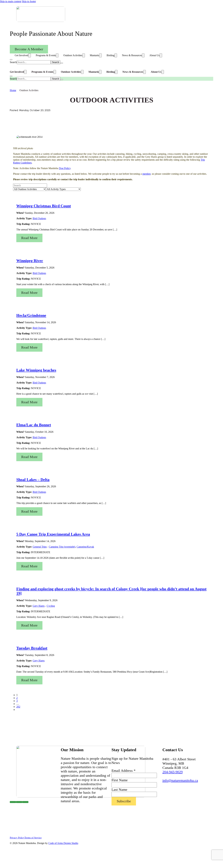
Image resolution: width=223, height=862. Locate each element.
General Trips (40, 546)
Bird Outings (39, 218)
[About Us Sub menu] (160, 55)
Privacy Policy (17, 837)
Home (13, 90)
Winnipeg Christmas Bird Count (43, 206)
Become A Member (29, 49)
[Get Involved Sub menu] (29, 55)
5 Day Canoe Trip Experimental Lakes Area (53, 534)
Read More (29, 238)
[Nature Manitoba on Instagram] (19, 802)
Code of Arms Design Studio (63, 843)
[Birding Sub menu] (115, 55)
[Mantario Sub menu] (100, 55)
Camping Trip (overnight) (62, 546)
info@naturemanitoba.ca (180, 780)
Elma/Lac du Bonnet (33, 425)
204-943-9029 (172, 772)
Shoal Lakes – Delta (32, 479)
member (146, 173)
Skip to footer (29, 1)
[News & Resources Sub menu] (143, 55)
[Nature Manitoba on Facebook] (13, 802)
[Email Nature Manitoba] (25, 802)
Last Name (119, 789)
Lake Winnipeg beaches (36, 370)
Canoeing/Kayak (85, 546)
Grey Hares (39, 605)
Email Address (123, 771)
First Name (120, 780)
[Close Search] (61, 63)
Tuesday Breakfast (31, 648)
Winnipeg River (29, 261)
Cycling (51, 605)
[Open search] (11, 59)
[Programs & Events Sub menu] (57, 55)
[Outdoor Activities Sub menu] (83, 55)
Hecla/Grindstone (31, 315)
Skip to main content (10, 1)
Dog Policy (65, 168)
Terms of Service (33, 837)
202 (18, 706)
